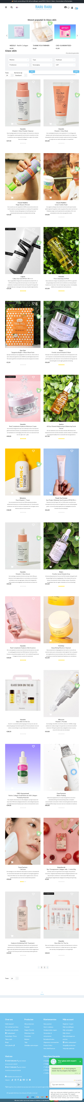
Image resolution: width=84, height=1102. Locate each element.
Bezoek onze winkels (11, 1030)
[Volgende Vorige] (47, 967)
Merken (26, 1039)
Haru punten (48, 1024)
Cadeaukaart (11, 1033)
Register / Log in (68, 1024)
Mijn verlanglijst (68, 1030)
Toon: (7, 73)
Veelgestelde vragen (50, 1030)
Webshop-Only (29, 1033)
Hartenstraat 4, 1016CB (11, 1064)
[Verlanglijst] (68, 7)
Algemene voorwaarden (51, 1042)
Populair (27, 1027)
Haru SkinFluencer (49, 1048)
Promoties (27, 1036)
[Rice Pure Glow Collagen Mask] (42, 31)
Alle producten (29, 1024)
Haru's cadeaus (48, 1027)
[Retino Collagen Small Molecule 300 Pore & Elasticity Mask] (65, 31)
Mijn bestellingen (68, 1027)
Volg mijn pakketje (68, 1048)
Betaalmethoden (49, 1039)
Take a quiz (8, 1039)
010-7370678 (22, 1061)
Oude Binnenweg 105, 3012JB (13, 1070)
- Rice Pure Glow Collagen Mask (41, 45)
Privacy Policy (48, 1045)
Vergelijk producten (69, 1045)
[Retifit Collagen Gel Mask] (19, 31)
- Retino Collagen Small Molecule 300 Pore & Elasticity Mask (64, 45)
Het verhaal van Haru (11, 1027)
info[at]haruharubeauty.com (14, 1076)
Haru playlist (9, 1045)
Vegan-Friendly (29, 1030)
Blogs (7, 1042)
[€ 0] (32, 75)
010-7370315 (22, 1067)
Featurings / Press (11, 1036)
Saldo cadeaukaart (70, 1042)
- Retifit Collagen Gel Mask (19, 45)
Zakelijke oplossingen (31, 1045)
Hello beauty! (9, 1024)
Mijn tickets (66, 1033)
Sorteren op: (18, 73)
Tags (25, 1042)
